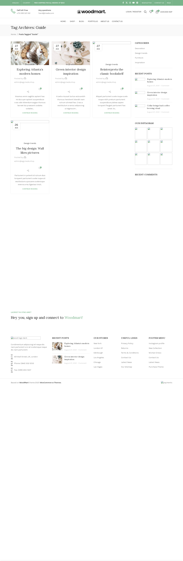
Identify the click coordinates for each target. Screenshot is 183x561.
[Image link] (26, 338)
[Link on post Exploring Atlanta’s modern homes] (30, 53)
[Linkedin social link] (31, 88)
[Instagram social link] (130, 3)
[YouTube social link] (133, 3)
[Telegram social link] (34, 88)
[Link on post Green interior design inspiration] (71, 53)
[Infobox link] (20, 12)
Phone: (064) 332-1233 (24, 363)
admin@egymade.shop (24, 82)
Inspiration (71, 64)
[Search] (145, 11)
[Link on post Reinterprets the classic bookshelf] (112, 53)
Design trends (112, 64)
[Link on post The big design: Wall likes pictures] (30, 132)
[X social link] (126, 3)
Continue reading (30, 113)
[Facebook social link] (123, 3)
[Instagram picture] (141, 133)
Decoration (30, 64)
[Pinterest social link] (137, 3)
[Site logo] (91, 11)
